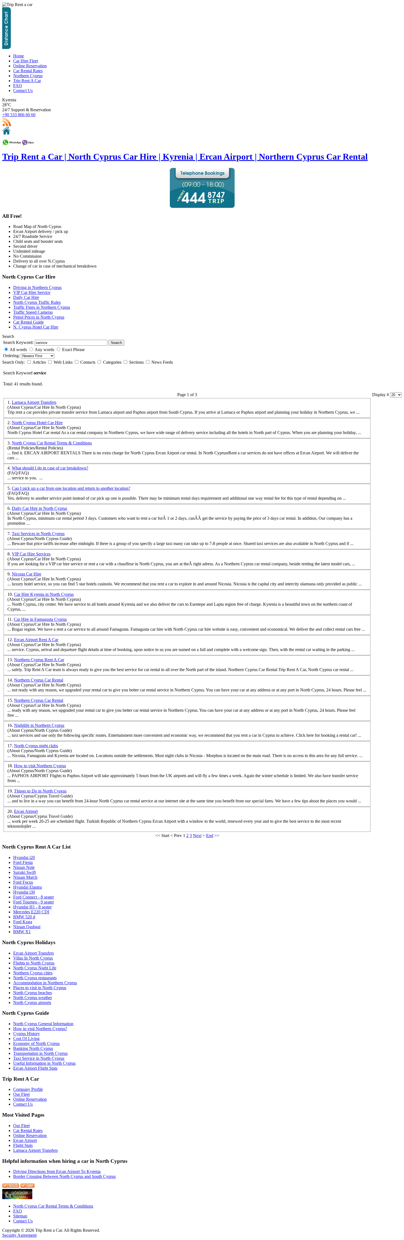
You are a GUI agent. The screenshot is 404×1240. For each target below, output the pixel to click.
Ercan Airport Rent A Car (36, 639)
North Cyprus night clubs (36, 745)
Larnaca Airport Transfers (34, 402)
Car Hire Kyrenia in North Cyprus (44, 594)
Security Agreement (19, 1235)
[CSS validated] (27, 1186)
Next (197, 835)
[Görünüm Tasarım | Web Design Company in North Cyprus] (17, 1197)
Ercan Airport (26, 811)
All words (18, 349)
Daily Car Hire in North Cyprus (39, 508)
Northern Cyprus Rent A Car (39, 659)
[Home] (6, 133)
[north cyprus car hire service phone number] (202, 206)
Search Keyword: (18, 342)
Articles (39, 362)
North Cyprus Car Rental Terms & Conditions (52, 443)
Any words (44, 349)
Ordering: (12, 355)
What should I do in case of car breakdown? (50, 468)
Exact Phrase (73, 349)
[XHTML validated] (10, 1186)
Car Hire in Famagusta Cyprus (40, 619)
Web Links (64, 362)
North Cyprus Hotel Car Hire (37, 422)
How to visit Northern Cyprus (40, 765)
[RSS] (7, 125)
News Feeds (162, 362)
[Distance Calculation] (6, 47)
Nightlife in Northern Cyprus (39, 725)
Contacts (88, 362)
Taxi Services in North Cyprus (38, 533)
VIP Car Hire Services (31, 554)
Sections (137, 362)
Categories (113, 362)
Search (116, 343)
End (209, 835)
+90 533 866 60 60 (18, 114)
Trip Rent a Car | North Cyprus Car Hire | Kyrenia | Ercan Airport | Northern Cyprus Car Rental (185, 157)
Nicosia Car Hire (26, 574)
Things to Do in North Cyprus (40, 791)
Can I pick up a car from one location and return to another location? (71, 488)
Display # (381, 394)
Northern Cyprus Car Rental (38, 680)
